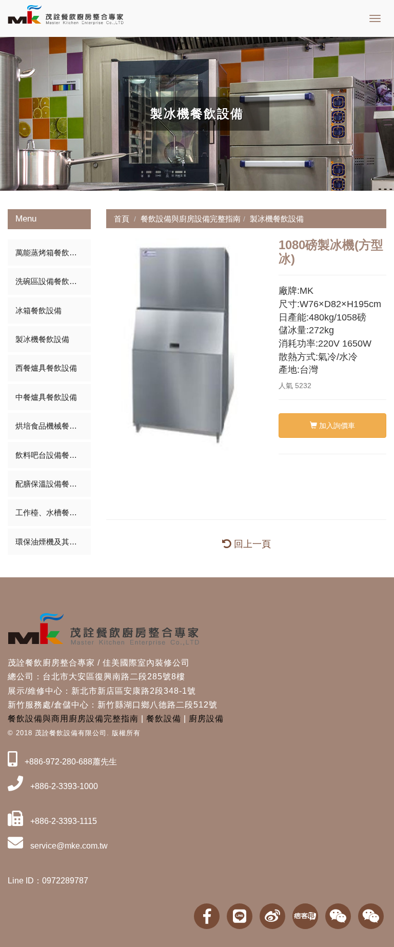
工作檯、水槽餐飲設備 (53, 512)
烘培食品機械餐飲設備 (53, 425)
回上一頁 (251, 544)
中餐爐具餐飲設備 (46, 397)
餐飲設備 (163, 718)
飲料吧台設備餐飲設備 (53, 455)
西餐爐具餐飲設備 (46, 368)
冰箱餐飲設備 (38, 310)
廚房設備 (206, 718)
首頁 (121, 218)
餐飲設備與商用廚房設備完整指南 (73, 718)
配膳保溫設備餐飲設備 (53, 483)
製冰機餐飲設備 (42, 339)
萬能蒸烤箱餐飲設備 (50, 252)
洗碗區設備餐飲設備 (50, 281)
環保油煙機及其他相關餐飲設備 (53, 541)
